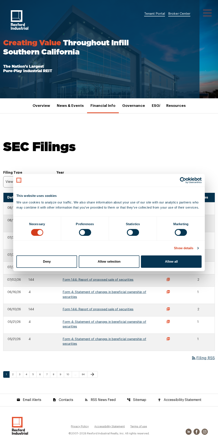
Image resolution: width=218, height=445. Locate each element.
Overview (41, 105)
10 (69, 374)
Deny (47, 261)
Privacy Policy (80, 426)
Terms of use (138, 426)
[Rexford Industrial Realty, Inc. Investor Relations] (20, 425)
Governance (133, 105)
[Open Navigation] (207, 13)
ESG (155, 105)
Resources (176, 105)
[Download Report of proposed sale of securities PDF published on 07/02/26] (168, 280)
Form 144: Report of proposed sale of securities (98, 279)
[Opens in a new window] (189, 431)
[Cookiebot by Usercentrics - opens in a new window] (183, 180)
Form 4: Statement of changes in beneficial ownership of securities (104, 294)
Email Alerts (29, 400)
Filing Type (12, 172)
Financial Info (102, 105)
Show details (183, 248)
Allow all (171, 261)
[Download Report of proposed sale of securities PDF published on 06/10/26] (168, 309)
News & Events (70, 105)
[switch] (85, 232)
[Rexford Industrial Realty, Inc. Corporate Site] (20, 20)
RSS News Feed (100, 400)
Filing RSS (203, 358)
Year (60, 172)
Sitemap (136, 400)
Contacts (63, 400)
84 (84, 374)
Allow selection (109, 261)
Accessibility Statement (179, 400)
